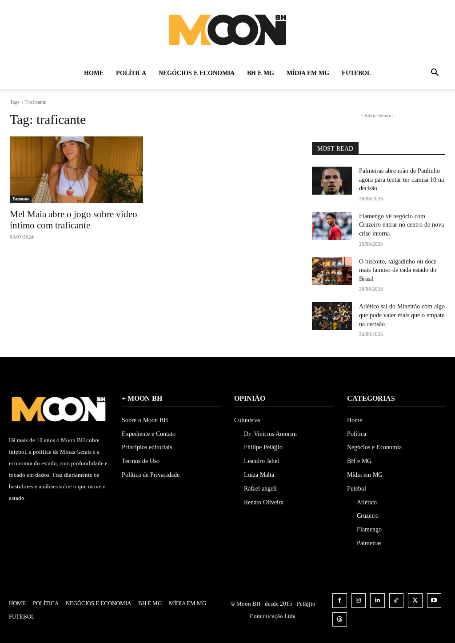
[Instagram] (358, 600)
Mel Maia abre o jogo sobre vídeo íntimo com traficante (73, 220)
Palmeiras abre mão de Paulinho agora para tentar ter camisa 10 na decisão (401, 180)
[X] (415, 600)
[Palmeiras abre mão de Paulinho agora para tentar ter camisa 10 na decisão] (332, 181)
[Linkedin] (377, 600)
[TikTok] (396, 600)
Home (94, 73)
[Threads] (339, 619)
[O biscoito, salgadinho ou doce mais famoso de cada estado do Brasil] (332, 271)
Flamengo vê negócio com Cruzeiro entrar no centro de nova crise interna (401, 225)
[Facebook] (339, 600)
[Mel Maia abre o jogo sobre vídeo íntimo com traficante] (76, 169)
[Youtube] (434, 600)
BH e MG (260, 73)
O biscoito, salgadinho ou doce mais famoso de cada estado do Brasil (397, 270)
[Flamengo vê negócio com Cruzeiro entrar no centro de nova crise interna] (332, 226)
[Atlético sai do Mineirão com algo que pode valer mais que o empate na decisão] (332, 316)
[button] (434, 74)
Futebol (356, 73)
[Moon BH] (227, 29)
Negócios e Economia (197, 73)
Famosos (20, 198)
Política (131, 73)
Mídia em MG (308, 73)
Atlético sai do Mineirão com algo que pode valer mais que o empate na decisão (402, 315)
